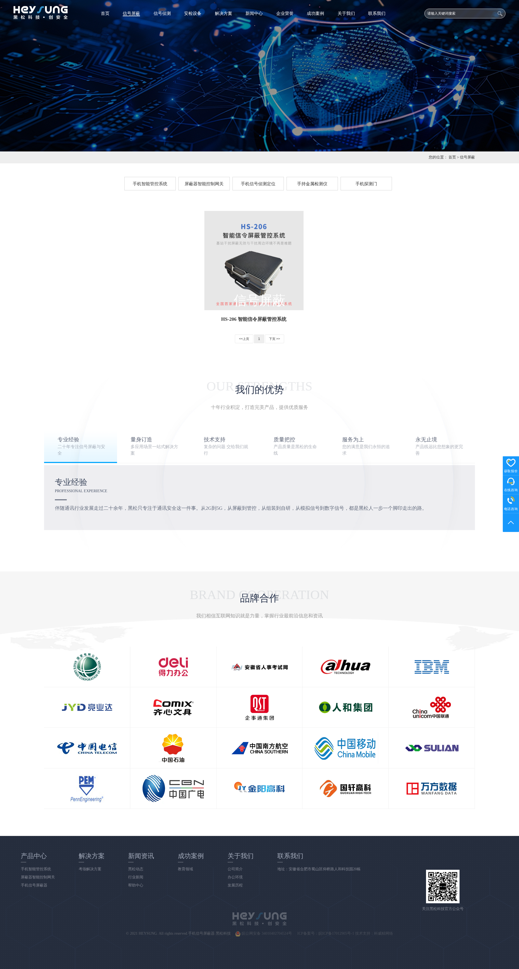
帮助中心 (135, 885)
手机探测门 (366, 183)
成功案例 (315, 13)
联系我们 (376, 13)
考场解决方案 (90, 869)
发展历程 (235, 885)
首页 (105, 13)
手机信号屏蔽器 (34, 885)
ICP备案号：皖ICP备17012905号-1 (325, 933)
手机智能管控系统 (150, 183)
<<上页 (244, 339)
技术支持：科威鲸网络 (374, 933)
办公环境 (235, 877)
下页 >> (274, 339)
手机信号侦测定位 (258, 183)
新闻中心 (254, 13)
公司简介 (235, 869)
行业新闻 (135, 877)
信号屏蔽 (131, 13)
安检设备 (192, 13)
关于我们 (346, 13)
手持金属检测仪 (312, 183)
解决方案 (223, 13)
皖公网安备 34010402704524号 (266, 933)
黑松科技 (223, 933)
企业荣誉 (285, 13)
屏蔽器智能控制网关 (204, 183)
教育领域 (185, 869)
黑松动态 (135, 869)
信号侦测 (162, 13)
